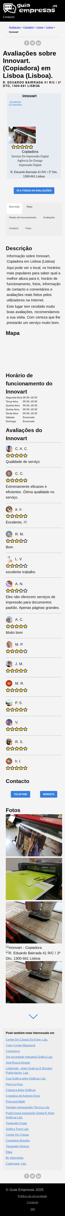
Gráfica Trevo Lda (17, 1129)
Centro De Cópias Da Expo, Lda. (27, 1039)
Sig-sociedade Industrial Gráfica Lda (29, 1056)
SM (32, 1209)
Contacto (8, 17)
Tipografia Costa (16, 1123)
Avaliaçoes (15, 27)
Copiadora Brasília (18, 1140)
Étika (9, 1152)
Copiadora (28, 27)
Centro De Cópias (17, 1134)
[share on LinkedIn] (38, 44)
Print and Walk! (15, 1101)
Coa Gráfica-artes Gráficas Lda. (26, 1078)
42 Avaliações (15, 102)
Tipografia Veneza (17, 1146)
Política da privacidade (32, 1196)
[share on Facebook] (27, 44)
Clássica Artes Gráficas (21, 1090)
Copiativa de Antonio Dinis (23, 1095)
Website (48, 794)
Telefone (20, 794)
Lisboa (39, 27)
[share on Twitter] (32, 44)
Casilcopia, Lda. (16, 1163)
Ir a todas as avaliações (34, 190)
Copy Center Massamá (20, 1045)
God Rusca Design (18, 1062)
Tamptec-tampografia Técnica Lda (27, 1107)
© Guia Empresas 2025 (25, 1190)
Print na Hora (14, 1084)
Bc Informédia (14, 1157)
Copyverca (13, 1051)
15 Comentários (15, 104)
